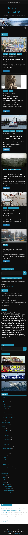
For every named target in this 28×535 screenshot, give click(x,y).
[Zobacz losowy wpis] (25, 27)
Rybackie (5, 169)
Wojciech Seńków (10, 286)
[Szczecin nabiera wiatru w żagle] (14, 44)
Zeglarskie (19, 54)
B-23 (5, 459)
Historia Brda (4, 408)
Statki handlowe (6, 401)
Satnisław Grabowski (7, 450)
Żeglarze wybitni (20, 131)
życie (5, 479)
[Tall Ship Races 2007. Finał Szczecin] (14, 199)
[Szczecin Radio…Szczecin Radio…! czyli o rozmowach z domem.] (14, 160)
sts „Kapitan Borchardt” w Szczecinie (13, 251)
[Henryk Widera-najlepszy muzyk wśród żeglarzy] (14, 122)
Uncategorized (4, 473)
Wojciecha (5, 54)
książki (2, 411)
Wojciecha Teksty (12, 54)
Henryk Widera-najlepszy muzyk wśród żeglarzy (12, 137)
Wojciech (14, 56)
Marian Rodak (6, 435)
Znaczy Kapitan (7, 414)
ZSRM (4, 471)
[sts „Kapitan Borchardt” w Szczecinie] (14, 235)
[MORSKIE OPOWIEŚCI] (14, 19)
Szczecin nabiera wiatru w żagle (13, 60)
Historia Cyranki (6, 406)
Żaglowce (10, 208)
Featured (3, 397)
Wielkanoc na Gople (10, 468)
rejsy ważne (5, 477)
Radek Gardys (6, 444)
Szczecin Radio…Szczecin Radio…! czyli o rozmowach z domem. (14, 176)
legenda (3, 420)
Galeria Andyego (6, 430)
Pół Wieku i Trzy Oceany (8, 417)
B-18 (5, 455)
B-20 (5, 457)
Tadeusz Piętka (6, 462)
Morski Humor (6, 424)
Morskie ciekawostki (5, 422)
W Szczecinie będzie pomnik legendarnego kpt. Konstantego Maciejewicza (13, 98)
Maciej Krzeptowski (8, 490)
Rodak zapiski (7, 439)
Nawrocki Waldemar (7, 442)
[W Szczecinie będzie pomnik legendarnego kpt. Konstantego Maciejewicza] (14, 82)
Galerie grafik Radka (8, 446)
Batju (4, 428)
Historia (10, 90)
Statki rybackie (6, 453)
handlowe (5, 90)
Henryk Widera (6, 131)
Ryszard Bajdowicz (7, 448)
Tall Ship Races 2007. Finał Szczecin (13, 214)
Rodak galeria (7, 437)
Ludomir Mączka (8, 488)
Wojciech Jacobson (8, 493)
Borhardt (5, 244)
